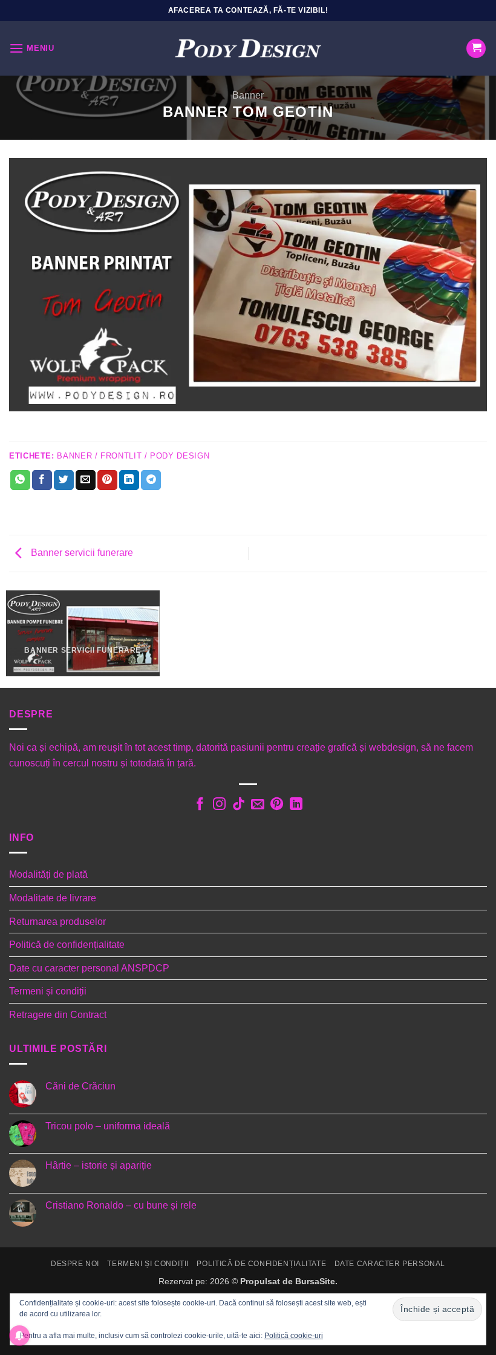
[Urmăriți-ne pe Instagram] (218, 805)
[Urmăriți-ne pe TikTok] (238, 805)
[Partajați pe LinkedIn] (129, 480)
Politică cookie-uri (293, 1335)
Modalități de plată (48, 874)
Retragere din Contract (57, 1015)
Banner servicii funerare (80, 552)
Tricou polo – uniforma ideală (107, 1126)
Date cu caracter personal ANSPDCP (89, 968)
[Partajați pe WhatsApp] (20, 480)
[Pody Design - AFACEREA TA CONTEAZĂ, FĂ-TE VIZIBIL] (248, 48)
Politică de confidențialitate (67, 944)
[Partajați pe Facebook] (42, 480)
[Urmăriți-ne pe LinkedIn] (296, 805)
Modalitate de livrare (52, 898)
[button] (31, 48)
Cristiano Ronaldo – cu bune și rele (121, 1205)
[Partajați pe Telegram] (151, 480)
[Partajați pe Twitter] (64, 480)
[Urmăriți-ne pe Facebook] (200, 805)
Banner (248, 95)
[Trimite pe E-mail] (86, 480)
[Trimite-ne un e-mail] (257, 805)
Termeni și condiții (47, 991)
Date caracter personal (389, 1263)
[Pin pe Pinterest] (107, 480)
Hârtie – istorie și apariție (98, 1165)
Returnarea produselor (57, 921)
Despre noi (75, 1263)
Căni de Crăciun (80, 1086)
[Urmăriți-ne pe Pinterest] (276, 805)
